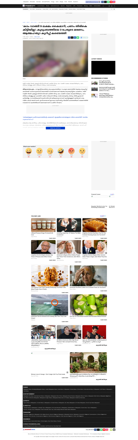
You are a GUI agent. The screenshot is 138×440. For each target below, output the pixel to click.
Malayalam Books (69, 414)
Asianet (29, 429)
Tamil (57, 1)
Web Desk (37, 36)
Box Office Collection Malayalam (31, 397)
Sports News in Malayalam (29, 402)
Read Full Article (55, 128)
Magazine (68, 5)
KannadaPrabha (46, 1)
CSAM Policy (59, 433)
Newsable (32, 1)
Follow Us (85, 37)
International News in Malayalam (91, 389)
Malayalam (26, 1)
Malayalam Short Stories (29, 416)
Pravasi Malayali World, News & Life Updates (34, 426)
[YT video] (111, 2)
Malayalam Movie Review (69, 396)
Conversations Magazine (42, 416)
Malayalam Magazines (28, 414)
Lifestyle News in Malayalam (30, 407)
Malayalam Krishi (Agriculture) (42, 414)
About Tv (38, 433)
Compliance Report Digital (98, 433)
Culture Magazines (101, 414)
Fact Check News (52, 421)
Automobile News (36, 421)
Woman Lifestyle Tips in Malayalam (31, 409)
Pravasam (79, 5)
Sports (63, 5)
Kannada (38, 1)
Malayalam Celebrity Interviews (77, 397)
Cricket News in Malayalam (43, 402)
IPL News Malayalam (80, 402)
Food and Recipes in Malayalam (59, 407)
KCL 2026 (32, 9)
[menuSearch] (114, 6)
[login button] (110, 6)
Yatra (90, 5)
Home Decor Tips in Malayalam (88, 407)
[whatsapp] (108, 2)
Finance (59, 421)
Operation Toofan (63, 9)
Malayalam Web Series (94, 396)
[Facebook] (102, 2)
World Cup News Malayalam (93, 402)
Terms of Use (44, 433)
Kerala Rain (38, 9)
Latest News (40, 5)
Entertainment (55, 5)
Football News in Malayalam (57, 402)
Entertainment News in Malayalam (42, 396)
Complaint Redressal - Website (70, 433)
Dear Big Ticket (57, 426)
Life (74, 5)
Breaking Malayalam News (38, 389)
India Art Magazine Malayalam (57, 414)
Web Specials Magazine (67, 416)
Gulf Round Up (49, 426)
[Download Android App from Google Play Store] (111, 430)
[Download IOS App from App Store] (114, 430)
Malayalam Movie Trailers (82, 396)
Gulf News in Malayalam (106, 389)
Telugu (52, 1)
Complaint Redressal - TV (85, 433)
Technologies (44, 421)
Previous (112, 9)
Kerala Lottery (72, 9)
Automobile (97, 5)
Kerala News (73, 389)
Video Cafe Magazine (78, 416)
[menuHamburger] (112, 6)
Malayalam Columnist (79, 414)
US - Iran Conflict (54, 9)
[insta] (114, 2)
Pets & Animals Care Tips (47, 409)
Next (114, 9)
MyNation (75, 1)
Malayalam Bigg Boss (105, 396)
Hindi (65, 1)
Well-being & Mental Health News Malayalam (65, 409)
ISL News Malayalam (70, 402)
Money (86, 5)
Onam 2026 (45, 9)
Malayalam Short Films (56, 396)
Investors (108, 433)
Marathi (70, 1)
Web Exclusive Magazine (54, 416)
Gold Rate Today (81, 9)
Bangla (61, 1)
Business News (27, 421)
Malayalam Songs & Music (46, 397)
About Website (31, 433)
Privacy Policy (52, 433)
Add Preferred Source (92, 2)
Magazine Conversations (90, 414)
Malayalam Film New (28, 396)
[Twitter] (105, 2)
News (47, 5)
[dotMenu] (103, 6)
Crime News (80, 389)
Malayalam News (27, 389)
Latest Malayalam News (51, 389)
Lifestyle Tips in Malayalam (44, 407)
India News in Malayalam (64, 389)
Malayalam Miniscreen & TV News (61, 397)
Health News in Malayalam (74, 407)
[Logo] (29, 6)
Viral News (26, 391)
